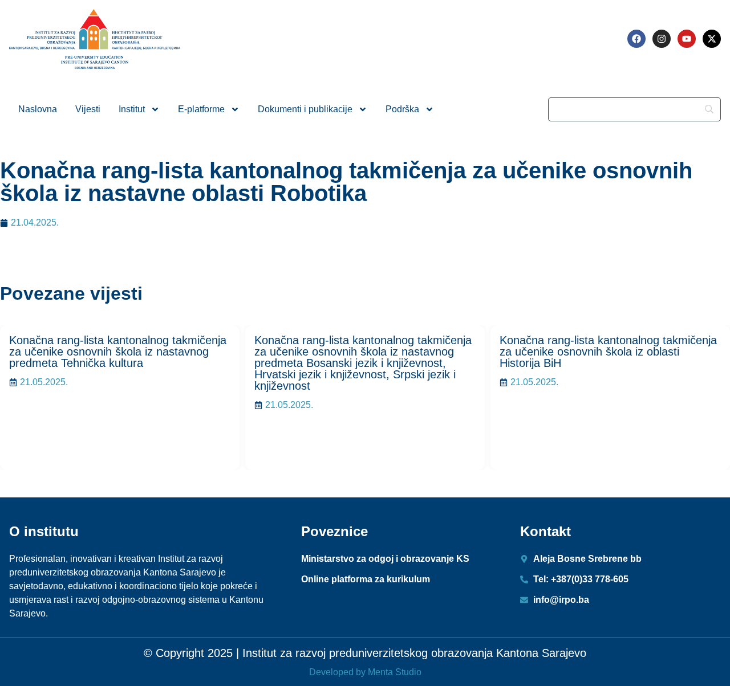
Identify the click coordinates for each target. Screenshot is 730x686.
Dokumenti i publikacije (305, 109)
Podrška (402, 109)
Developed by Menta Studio (365, 672)
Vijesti (87, 109)
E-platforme (201, 109)
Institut (132, 109)
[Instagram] (661, 39)
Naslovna (37, 109)
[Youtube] (687, 39)
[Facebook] (636, 39)
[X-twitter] (712, 39)
